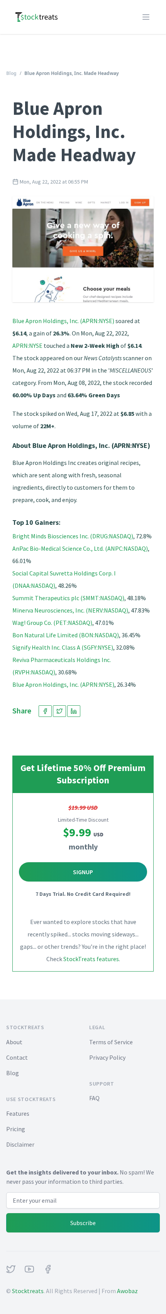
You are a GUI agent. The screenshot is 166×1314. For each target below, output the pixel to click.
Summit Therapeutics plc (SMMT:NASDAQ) (68, 598)
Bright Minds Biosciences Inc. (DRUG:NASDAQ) (72, 536)
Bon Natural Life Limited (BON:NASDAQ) (65, 635)
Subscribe (83, 1223)
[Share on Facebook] (45, 711)
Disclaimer (20, 1144)
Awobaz (127, 1291)
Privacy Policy (107, 1057)
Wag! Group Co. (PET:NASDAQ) (52, 622)
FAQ (94, 1098)
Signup (83, 872)
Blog (11, 73)
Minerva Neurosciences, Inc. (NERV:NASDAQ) (70, 610)
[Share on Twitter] (59, 711)
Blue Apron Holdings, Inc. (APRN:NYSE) (63, 321)
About (14, 1042)
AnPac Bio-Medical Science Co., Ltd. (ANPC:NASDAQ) (80, 548)
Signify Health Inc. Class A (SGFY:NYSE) (62, 647)
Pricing (15, 1129)
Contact (17, 1057)
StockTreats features (91, 959)
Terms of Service (111, 1042)
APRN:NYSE (27, 345)
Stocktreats (28, 1291)
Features (17, 1113)
